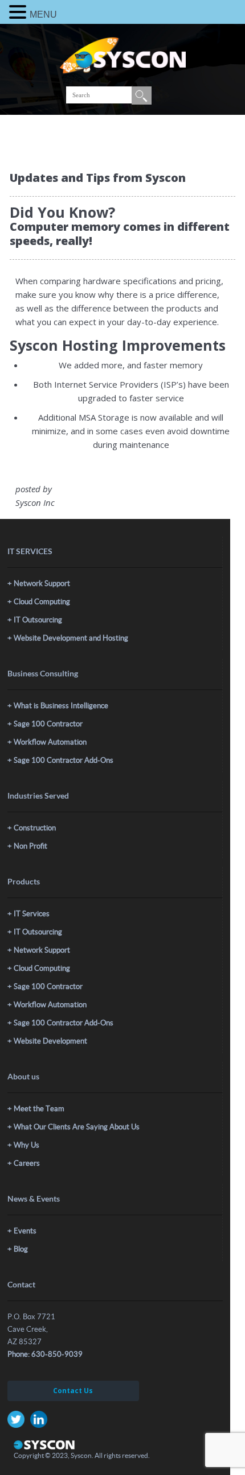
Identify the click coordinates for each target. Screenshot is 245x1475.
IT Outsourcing (38, 620)
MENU (43, 14)
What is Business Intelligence (61, 705)
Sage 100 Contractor (48, 724)
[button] (19, 12)
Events (25, 1231)
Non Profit (30, 846)
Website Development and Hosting (71, 638)
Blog (21, 1249)
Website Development (50, 1041)
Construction (35, 828)
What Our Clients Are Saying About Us (77, 1127)
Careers (27, 1163)
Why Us (26, 1145)
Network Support (42, 583)
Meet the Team (39, 1108)
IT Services (32, 913)
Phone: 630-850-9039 (45, 1354)
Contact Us (73, 1390)
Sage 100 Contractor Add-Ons (63, 760)
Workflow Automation (50, 742)
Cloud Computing (42, 601)
